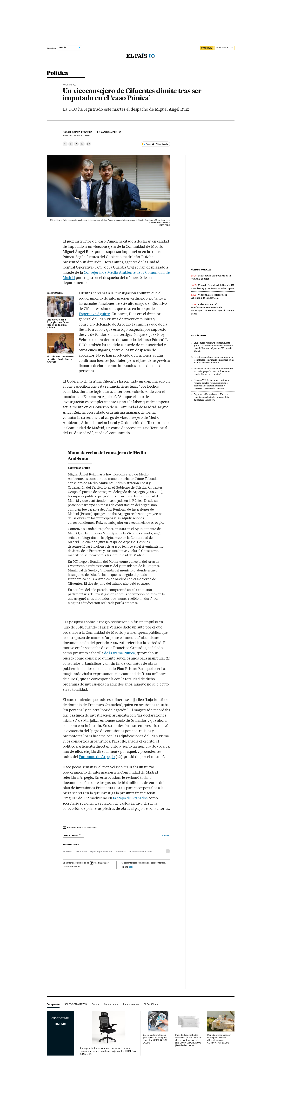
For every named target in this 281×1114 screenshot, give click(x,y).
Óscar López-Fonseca (78, 132)
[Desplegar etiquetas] (168, 851)
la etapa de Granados (130, 798)
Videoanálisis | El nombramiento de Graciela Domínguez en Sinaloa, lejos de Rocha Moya (212, 309)
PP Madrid (121, 851)
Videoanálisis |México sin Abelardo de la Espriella (209, 296)
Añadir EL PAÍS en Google (157, 144)
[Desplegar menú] (49, 56)
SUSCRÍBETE (206, 48)
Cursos (95, 1004)
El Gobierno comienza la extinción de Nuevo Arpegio (60, 359)
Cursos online (111, 1004)
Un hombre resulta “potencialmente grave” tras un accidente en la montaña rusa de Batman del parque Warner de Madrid (213, 346)
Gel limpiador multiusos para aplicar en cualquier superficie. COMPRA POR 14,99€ (155, 1039)
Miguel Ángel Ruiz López (101, 851)
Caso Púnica (69, 85)
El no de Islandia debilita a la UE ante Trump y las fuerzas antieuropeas (212, 287)
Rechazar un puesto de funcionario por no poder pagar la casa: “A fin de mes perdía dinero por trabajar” (213, 371)
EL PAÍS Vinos (151, 1004)
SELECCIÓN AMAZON (75, 1004)
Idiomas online (131, 1004)
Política (57, 73)
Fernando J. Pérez (108, 132)
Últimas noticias (201, 270)
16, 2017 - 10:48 (80, 135)
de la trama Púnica (119, 653)
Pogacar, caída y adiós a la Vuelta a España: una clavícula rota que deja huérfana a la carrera (211, 397)
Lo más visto (198, 335)
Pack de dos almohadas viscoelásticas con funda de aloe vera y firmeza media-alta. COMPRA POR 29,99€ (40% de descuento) (188, 1040)
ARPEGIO (67, 851)
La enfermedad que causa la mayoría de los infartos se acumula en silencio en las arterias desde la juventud (214, 360)
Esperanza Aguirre (94, 314)
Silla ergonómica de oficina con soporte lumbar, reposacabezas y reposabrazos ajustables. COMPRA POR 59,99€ (107, 1051)
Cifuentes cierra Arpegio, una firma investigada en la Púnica (58, 324)
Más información (71, 866)
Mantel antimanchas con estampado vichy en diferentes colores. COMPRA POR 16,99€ (219, 1039)
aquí (131, 866)
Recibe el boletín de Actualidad (82, 827)
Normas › (165, 835)
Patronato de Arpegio (97, 756)
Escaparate (53, 1004)
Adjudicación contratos (140, 851)
